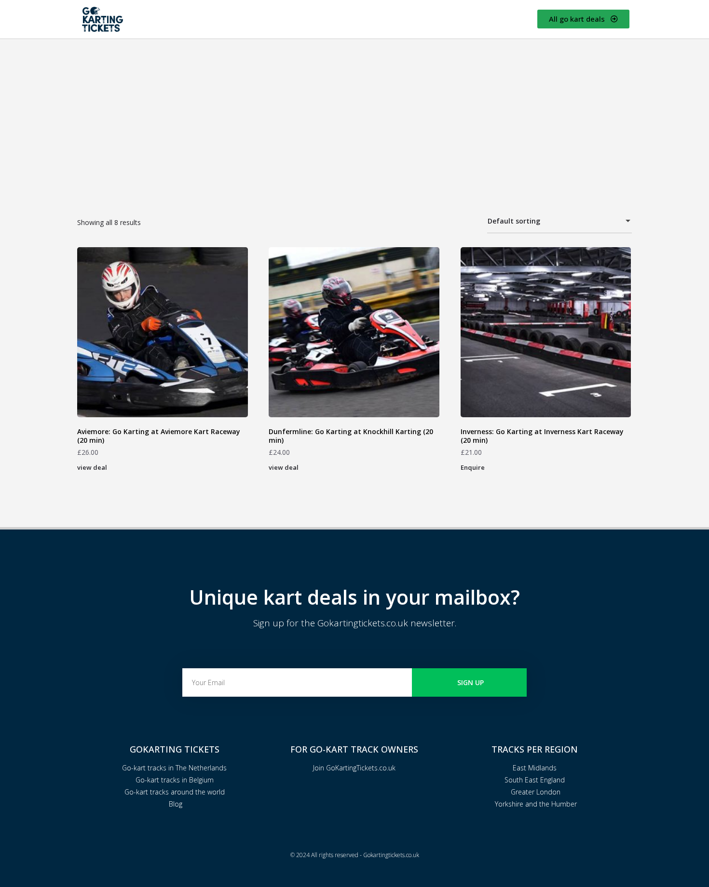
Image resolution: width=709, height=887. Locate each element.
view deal (92, 467)
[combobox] (559, 221)
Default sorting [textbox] (514, 220)
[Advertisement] (354, 111)
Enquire (473, 467)
